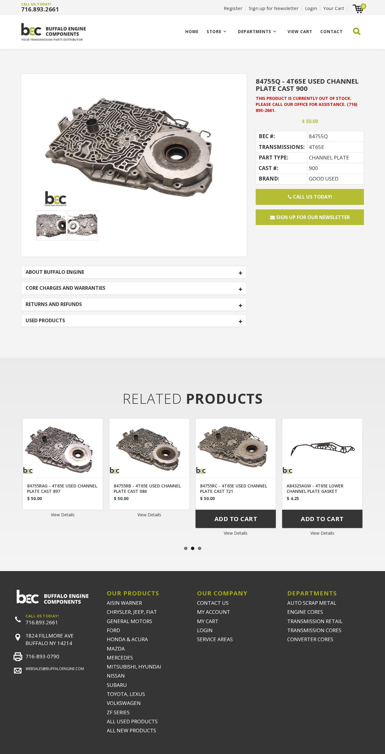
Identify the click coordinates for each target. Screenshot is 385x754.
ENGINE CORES (305, 611)
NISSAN (116, 675)
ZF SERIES (118, 712)
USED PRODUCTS (45, 320)
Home (192, 31)
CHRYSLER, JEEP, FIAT (132, 611)
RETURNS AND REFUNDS (54, 304)
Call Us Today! (312, 196)
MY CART (207, 621)
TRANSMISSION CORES (314, 630)
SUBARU (117, 684)
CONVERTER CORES (310, 639)
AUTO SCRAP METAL (311, 602)
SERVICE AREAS (215, 639)
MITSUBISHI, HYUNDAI (134, 666)
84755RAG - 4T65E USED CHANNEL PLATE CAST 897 (62, 488)
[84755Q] (134, 148)
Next (374, 477)
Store (214, 31)
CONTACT (331, 31)
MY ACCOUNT (213, 611)
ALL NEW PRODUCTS (131, 730)
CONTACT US (213, 602)
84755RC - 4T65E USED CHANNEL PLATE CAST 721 (233, 488)
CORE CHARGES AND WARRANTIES (65, 288)
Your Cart (333, 8)
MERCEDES (120, 657)
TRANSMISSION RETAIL (315, 621)
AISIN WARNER (124, 602)
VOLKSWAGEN (124, 703)
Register (233, 8)
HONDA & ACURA (127, 639)
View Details (63, 515)
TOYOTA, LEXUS (126, 694)
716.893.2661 (40, 9)
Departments (254, 31)
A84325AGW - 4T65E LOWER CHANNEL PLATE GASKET (315, 488)
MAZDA (116, 648)
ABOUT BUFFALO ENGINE (55, 272)
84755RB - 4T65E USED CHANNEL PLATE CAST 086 (147, 488)
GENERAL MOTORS (129, 621)
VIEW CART (300, 31)
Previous (10, 477)
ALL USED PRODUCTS (132, 721)
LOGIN (205, 630)
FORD (113, 630)
